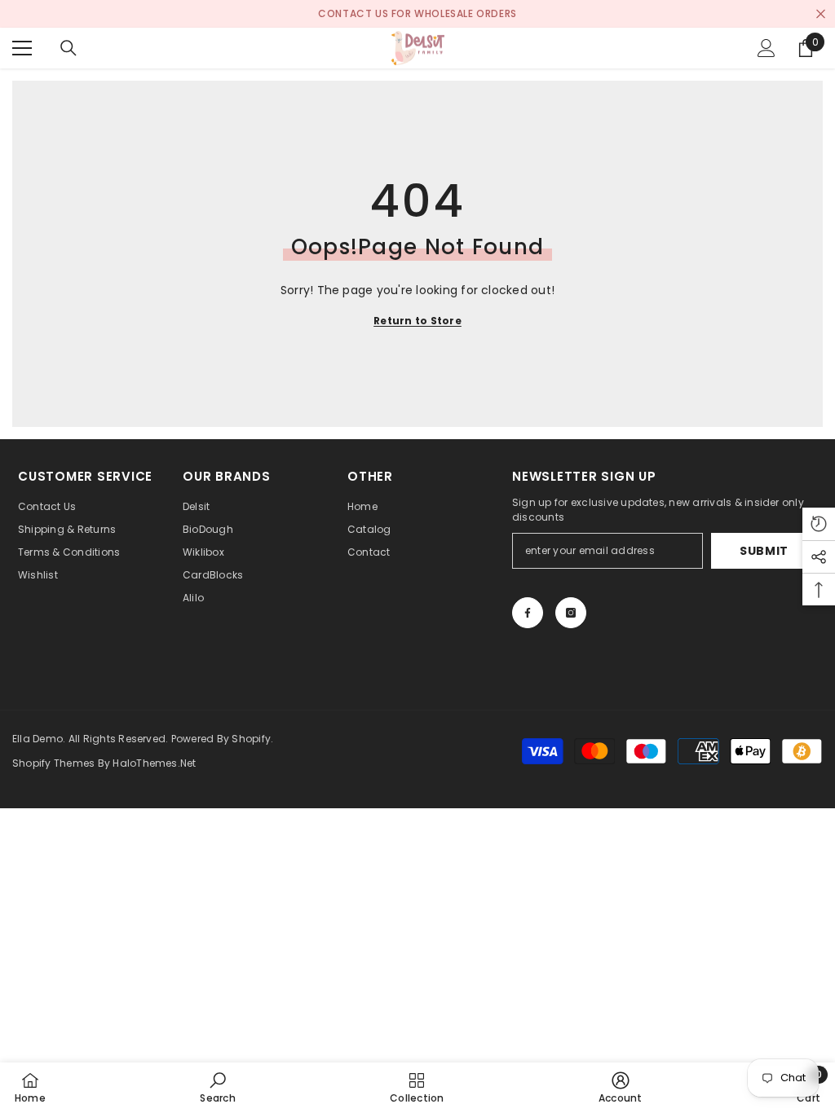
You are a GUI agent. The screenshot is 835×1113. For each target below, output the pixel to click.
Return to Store (417, 321)
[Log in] (766, 48)
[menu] (22, 48)
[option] (417, 14)
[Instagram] (570, 612)
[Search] (68, 48)
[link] (217, 1087)
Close (821, 14)
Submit (764, 551)
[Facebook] (527, 612)
